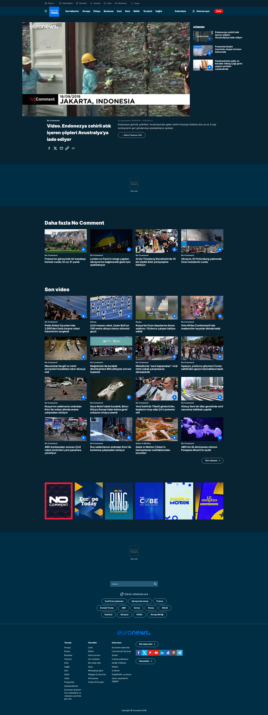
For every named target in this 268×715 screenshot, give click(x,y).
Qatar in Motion (143, 443)
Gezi (119, 11)
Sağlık (158, 11)
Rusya (139, 322)
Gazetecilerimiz (71, 686)
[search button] (132, 3)
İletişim (115, 667)
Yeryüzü (147, 11)
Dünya (96, 11)
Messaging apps (95, 670)
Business (108, 11)
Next (127, 11)
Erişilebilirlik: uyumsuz (121, 674)
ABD (124, 608)
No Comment (51, 255)
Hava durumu (94, 655)
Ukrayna (124, 614)
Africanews (93, 678)
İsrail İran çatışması (114, 601)
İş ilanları (116, 670)
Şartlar (115, 655)
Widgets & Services (97, 674)
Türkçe (50, 3)
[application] (106, 69)
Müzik (165, 608)
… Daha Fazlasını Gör (131, 135)
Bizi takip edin (94, 663)
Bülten (91, 651)
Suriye (137, 608)
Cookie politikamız (120, 659)
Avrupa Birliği (157, 614)
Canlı (218, 11)
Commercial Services (121, 651)
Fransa (159, 601)
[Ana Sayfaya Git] (54, 12)
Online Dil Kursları (96, 682)
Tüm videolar (211, 460)
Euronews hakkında (121, 647)
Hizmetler (92, 642)
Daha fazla (116, 642)
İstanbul (108, 614)
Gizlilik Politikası (119, 663)
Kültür (136, 11)
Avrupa (86, 11)
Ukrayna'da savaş (140, 601)
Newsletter (144, 661)
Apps (90, 667)
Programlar (69, 682)
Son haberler (72, 11)
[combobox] (146, 3)
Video (66, 678)
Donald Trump (107, 608)
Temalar (68, 642)
